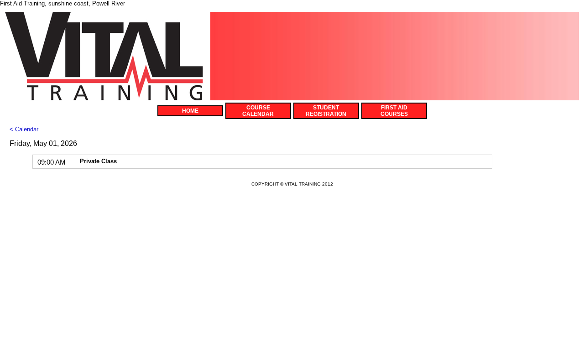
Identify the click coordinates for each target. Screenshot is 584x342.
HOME (190, 111)
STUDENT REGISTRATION (326, 110)
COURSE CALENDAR (258, 110)
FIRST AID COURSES (394, 110)
